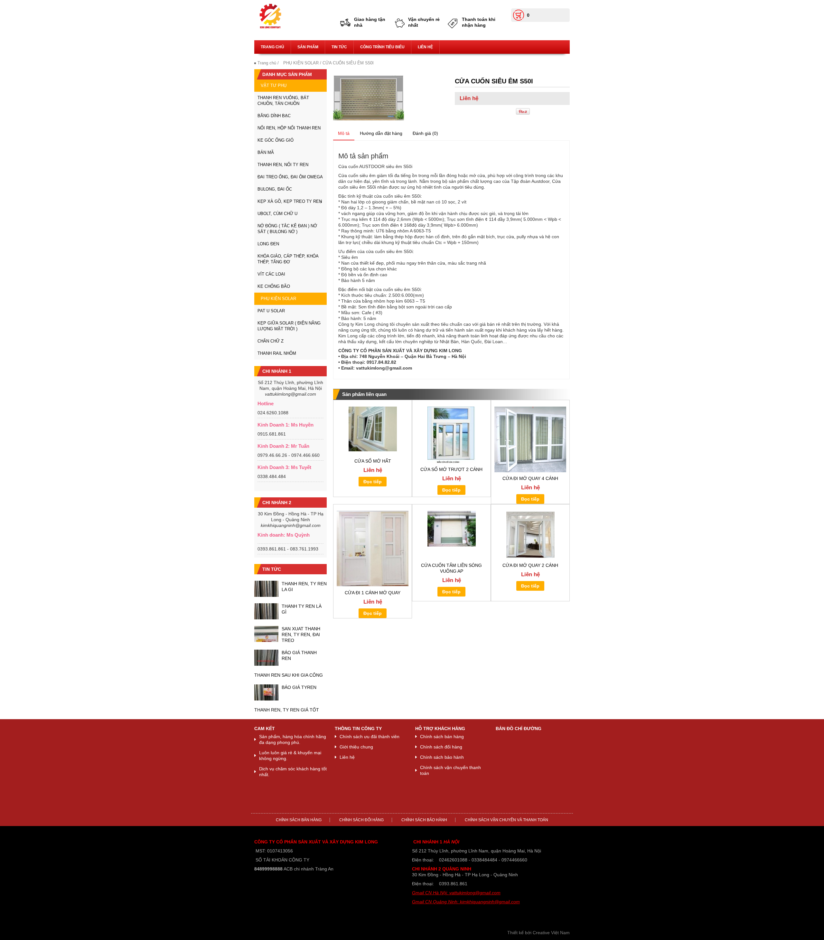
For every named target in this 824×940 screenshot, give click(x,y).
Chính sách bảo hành (442, 757)
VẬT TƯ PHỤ (273, 85)
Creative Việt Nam (551, 932)
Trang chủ (272, 47)
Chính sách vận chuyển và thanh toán (506, 820)
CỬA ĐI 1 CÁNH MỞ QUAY (372, 592)
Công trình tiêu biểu (382, 47)
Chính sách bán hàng (442, 736)
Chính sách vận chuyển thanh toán (450, 770)
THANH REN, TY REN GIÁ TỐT (286, 709)
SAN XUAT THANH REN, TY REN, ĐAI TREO (301, 634)
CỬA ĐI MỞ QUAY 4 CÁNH (530, 478)
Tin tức (339, 47)
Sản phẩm (307, 47)
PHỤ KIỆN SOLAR (301, 63)
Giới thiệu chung (356, 746)
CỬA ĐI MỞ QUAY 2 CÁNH (530, 565)
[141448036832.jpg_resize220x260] (368, 97)
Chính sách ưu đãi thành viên (369, 736)
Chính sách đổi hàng (441, 746)
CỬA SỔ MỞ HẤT (372, 461)
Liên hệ (425, 47)
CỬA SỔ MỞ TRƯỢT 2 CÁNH (451, 469)
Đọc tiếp (372, 481)
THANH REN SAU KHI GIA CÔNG (288, 675)
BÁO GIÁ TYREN (299, 687)
